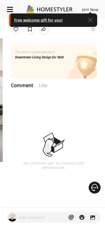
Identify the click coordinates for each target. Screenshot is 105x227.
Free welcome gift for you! (38, 20)
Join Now (90, 9)
